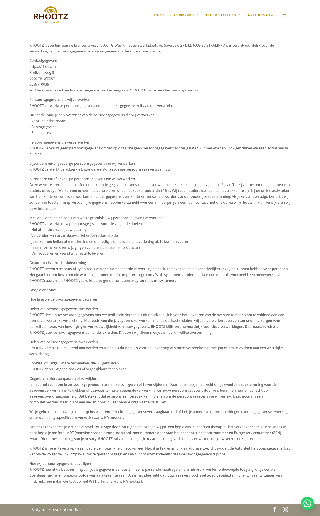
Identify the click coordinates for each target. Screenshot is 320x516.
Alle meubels (182, 15)
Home (159, 15)
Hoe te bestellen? (221, 15)
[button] (307, 503)
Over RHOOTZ (260, 15)
